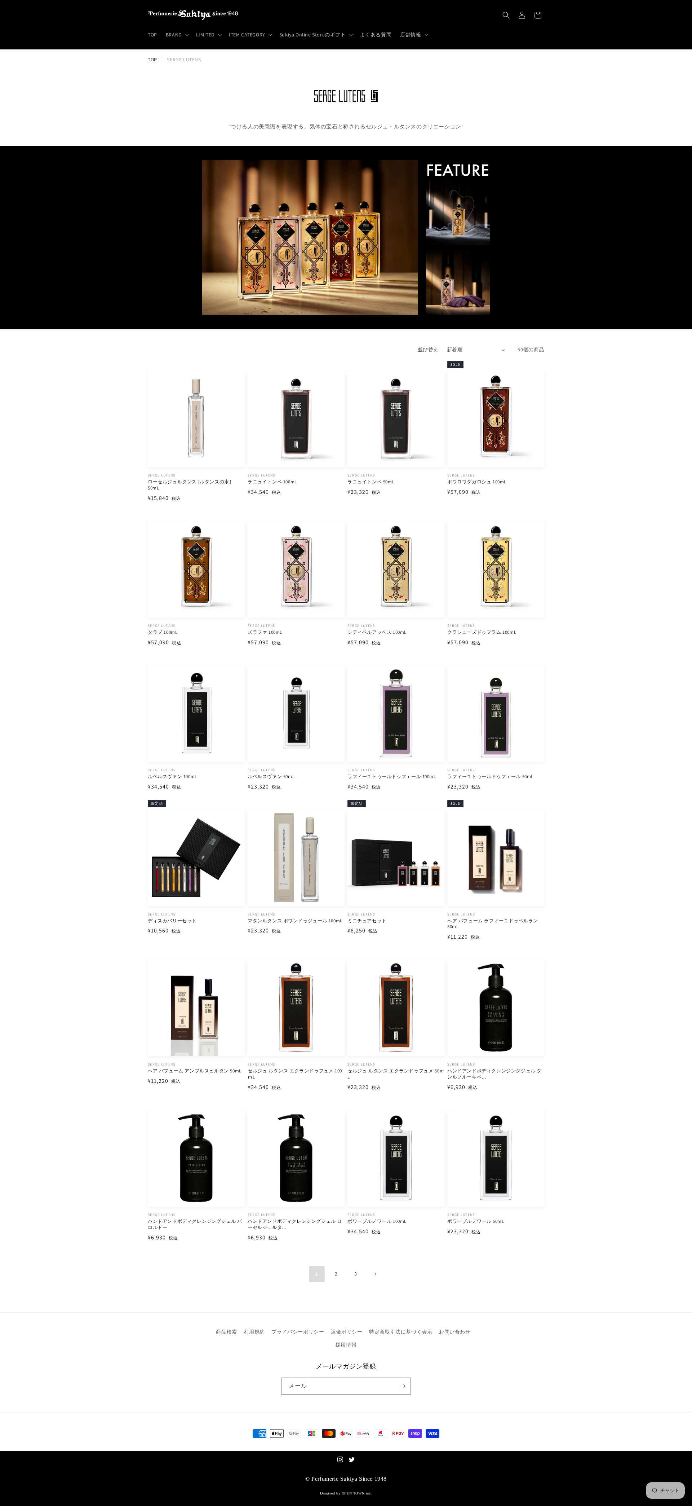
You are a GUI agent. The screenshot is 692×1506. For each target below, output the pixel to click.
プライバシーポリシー (297, 1332)
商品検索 (226, 1332)
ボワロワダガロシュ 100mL (476, 482)
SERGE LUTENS (184, 59)
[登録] (403, 1386)
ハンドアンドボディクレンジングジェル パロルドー (195, 1224)
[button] (176, 34)
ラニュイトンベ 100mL (272, 482)
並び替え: (429, 349)
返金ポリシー (347, 1332)
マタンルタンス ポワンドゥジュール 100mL (295, 921)
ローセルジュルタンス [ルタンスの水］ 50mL (191, 485)
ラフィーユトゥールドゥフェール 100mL (391, 777)
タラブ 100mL (162, 632)
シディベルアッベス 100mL (377, 632)
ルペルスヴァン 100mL (172, 777)
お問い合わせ (455, 1332)
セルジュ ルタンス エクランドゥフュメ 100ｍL (295, 1074)
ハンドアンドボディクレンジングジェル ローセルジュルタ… (295, 1224)
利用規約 (254, 1332)
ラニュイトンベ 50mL (370, 482)
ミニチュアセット (367, 921)
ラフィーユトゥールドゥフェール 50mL (490, 777)
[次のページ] (375, 1274)
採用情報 (346, 1345)
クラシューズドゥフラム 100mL (481, 632)
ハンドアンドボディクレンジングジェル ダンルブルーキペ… (494, 1074)
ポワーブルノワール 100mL (377, 1221)
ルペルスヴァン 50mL (271, 777)
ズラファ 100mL (265, 632)
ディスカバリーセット (172, 921)
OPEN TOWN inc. (357, 1493)
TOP (152, 59)
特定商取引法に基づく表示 (400, 1332)
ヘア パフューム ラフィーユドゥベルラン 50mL (492, 924)
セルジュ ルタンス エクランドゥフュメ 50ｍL (395, 1074)
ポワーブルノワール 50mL (475, 1221)
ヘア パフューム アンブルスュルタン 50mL (194, 1071)
